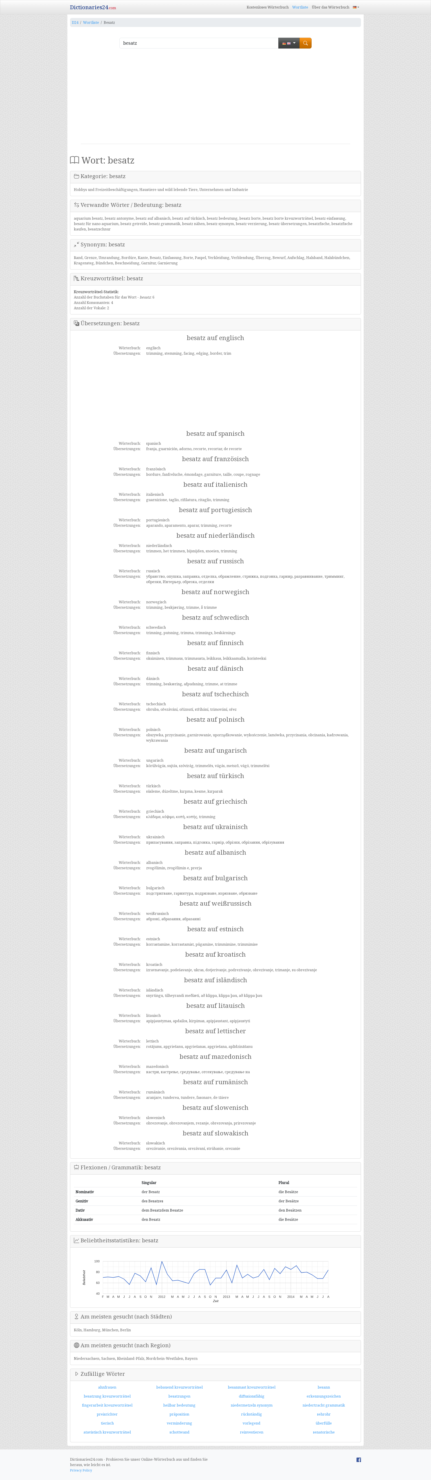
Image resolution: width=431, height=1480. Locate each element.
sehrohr (324, 1414)
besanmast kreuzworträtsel (251, 1387)
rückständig (251, 1414)
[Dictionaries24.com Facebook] (358, 1459)
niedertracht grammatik (324, 1405)
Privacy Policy (81, 1470)
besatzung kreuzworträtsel (107, 1396)
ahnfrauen (107, 1387)
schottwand (179, 1432)
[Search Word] (305, 43)
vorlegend (251, 1423)
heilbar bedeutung (179, 1405)
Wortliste (300, 7)
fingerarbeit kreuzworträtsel (107, 1405)
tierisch (107, 1423)
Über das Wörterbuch (330, 7)
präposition (179, 1414)
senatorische (324, 1432)
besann (324, 1387)
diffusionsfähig (251, 1396)
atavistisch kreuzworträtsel (107, 1432)
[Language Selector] (356, 7)
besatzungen (179, 1396)
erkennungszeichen (324, 1396)
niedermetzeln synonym (252, 1405)
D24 (75, 22)
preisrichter (107, 1414)
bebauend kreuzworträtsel (179, 1387)
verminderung (179, 1423)
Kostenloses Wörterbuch (268, 7)
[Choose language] (289, 43)
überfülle (324, 1423)
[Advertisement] (215, 97)
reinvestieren (251, 1432)
